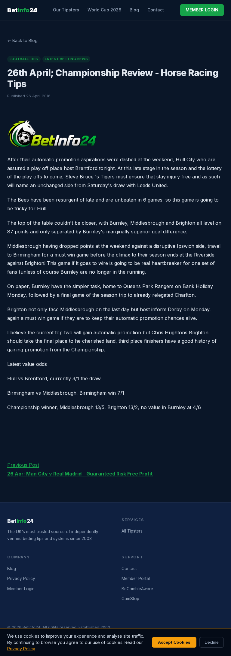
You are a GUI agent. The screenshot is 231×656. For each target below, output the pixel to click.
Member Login (21, 588)
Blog (134, 9)
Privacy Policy (21, 578)
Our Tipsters (66, 9)
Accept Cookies (174, 642)
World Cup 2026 (104, 9)
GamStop (130, 598)
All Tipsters (132, 531)
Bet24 (22, 10)
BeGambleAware (137, 588)
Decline (212, 642)
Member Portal (136, 578)
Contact (155, 9)
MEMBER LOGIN (202, 9)
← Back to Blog (22, 40)
